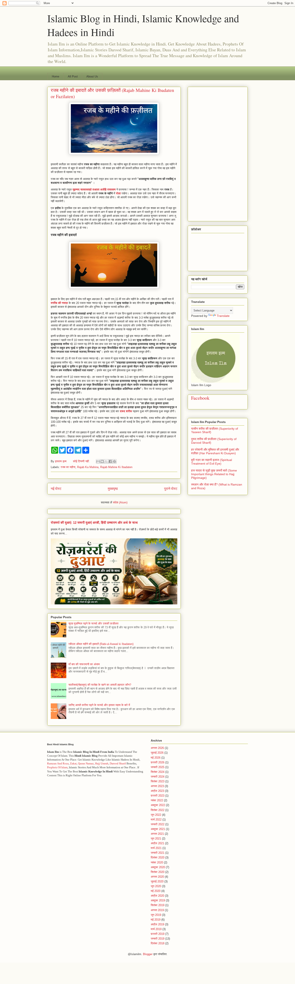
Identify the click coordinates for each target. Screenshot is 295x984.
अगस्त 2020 (157, 876)
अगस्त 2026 (157, 748)
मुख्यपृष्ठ (113, 488)
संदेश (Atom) (120, 502)
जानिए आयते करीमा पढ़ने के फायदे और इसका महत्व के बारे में (99, 705)
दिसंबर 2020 (157, 857)
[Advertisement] (217, 153)
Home (55, 76)
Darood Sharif (118, 763)
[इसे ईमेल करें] (98, 461)
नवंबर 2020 (157, 862)
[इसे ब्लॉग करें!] (102, 461)
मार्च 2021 (156, 848)
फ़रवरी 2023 (157, 795)
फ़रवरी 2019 (157, 933)
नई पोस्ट (56, 488)
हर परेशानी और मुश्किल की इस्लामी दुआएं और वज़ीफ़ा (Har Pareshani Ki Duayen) (215, 451)
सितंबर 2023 (157, 781)
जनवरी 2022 (157, 824)
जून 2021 (156, 838)
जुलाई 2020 (157, 881)
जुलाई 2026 (157, 752)
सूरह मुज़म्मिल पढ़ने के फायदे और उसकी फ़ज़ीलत (93, 623)
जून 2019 (156, 914)
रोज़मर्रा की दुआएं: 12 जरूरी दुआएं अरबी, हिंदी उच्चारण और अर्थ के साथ (94, 522)
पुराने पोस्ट (170, 488)
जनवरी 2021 (157, 852)
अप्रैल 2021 (157, 843)
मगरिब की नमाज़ (59, 303)
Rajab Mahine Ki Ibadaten (116, 467)
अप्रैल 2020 (157, 895)
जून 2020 (156, 886)
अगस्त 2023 (157, 786)
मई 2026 (155, 757)
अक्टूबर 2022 (158, 805)
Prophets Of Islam (57, 767)
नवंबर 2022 (157, 800)
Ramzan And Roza (58, 763)
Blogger (147, 954)
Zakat (73, 763)
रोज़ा (118, 193)
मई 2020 (155, 891)
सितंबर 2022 (157, 810)
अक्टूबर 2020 (158, 867)
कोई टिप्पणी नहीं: (81, 461)
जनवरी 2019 (157, 938)
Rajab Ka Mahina (87, 467)
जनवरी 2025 (157, 767)
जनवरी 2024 (157, 776)
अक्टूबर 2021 (158, 829)
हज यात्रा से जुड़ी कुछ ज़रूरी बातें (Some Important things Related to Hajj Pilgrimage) (214, 474)
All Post (73, 76)
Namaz (89, 763)
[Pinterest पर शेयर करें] (114, 461)
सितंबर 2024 (157, 771)
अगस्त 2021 (157, 833)
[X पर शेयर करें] (106, 461)
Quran (81, 763)
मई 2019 (155, 919)
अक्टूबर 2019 (158, 900)
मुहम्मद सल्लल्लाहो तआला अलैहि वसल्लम (94, 189)
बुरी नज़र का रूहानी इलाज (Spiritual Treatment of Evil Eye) (211, 461)
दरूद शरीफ (126, 411)
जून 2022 (156, 814)
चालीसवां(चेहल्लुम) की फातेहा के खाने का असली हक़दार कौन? (99, 684)
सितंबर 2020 (157, 872)
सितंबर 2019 (157, 905)
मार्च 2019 (156, 929)
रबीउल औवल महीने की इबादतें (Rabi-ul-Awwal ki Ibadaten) (100, 644)
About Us (92, 76)
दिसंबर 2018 (157, 943)
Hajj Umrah (101, 763)
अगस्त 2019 (157, 910)
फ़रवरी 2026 (157, 762)
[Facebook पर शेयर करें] (110, 461)
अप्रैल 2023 (157, 790)
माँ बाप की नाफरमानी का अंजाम (84, 664)
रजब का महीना (68, 467)
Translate (223, 316)
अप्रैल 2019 (157, 924)
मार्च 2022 (156, 819)
